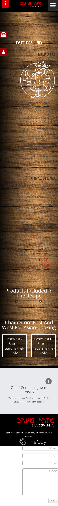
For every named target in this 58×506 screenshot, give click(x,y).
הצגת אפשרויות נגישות (5, 4)
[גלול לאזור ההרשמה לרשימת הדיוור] (3, 34)
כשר (43, 265)
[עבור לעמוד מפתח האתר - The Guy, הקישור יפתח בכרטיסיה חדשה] (29, 441)
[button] (43, 345)
